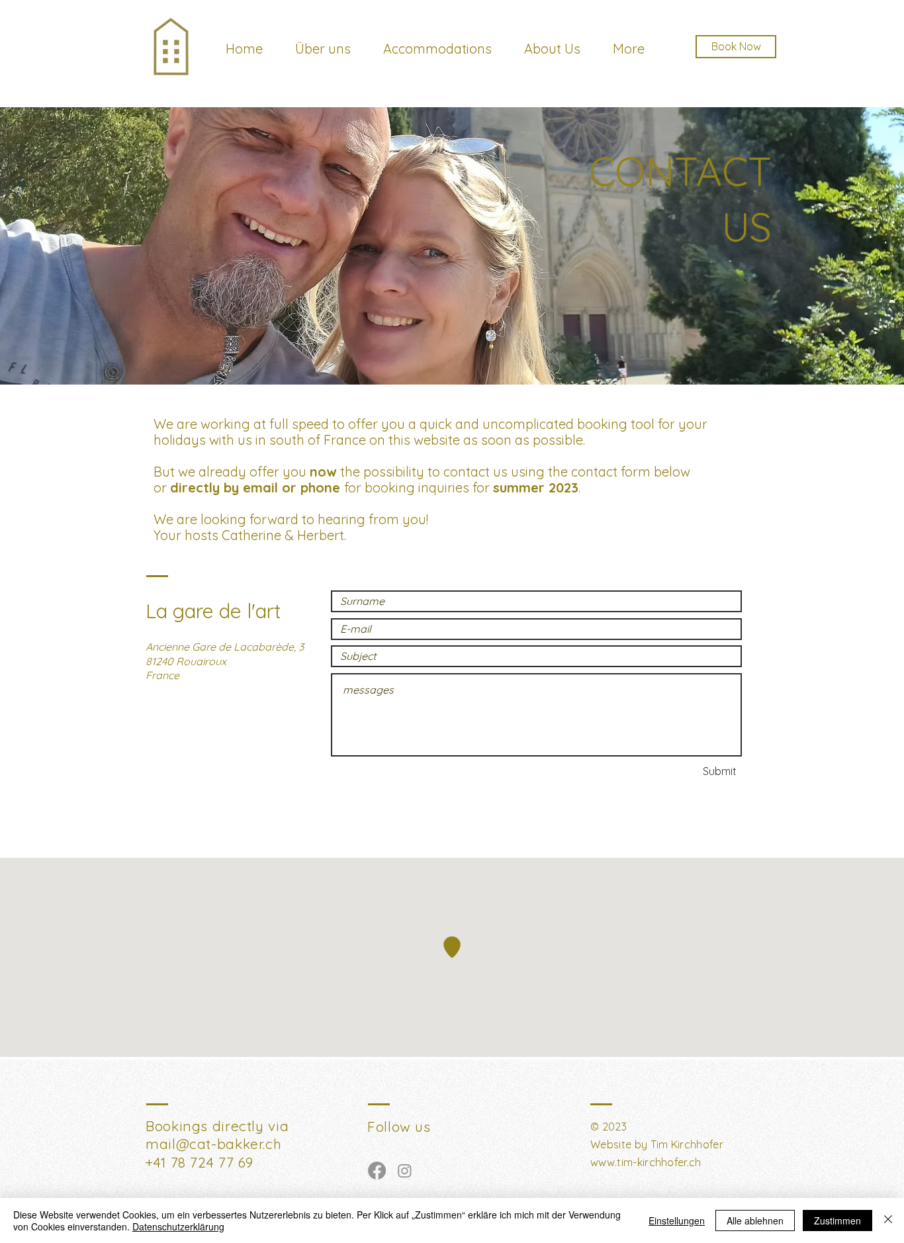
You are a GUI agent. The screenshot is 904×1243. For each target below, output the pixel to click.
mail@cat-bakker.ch (213, 1143)
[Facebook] (377, 1170)
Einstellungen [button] (677, 1220)
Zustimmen (837, 1220)
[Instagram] (405, 1170)
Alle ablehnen (755, 1220)
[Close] (888, 1220)
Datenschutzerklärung (178, 1226)
